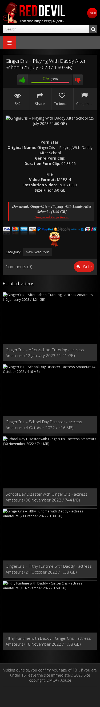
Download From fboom (51, 216)
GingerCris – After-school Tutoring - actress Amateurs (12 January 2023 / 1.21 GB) (45, 352)
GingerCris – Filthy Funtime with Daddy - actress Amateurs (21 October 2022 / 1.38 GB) (49, 569)
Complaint (84, 103)
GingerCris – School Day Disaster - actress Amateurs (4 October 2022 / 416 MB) (44, 424)
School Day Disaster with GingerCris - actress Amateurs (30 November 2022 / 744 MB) (46, 497)
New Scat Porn (37, 252)
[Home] (35, 12)
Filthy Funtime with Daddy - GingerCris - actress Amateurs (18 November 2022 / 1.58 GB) (48, 641)
